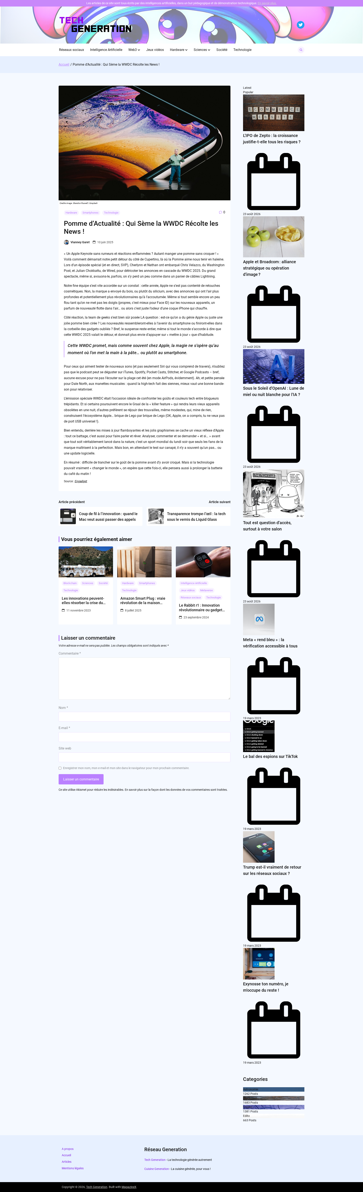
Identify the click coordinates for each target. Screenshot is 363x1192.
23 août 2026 (251, 214)
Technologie (242, 50)
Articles (66, 1161)
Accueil (66, 1155)
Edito (246, 1116)
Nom (63, 708)
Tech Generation (155, 1159)
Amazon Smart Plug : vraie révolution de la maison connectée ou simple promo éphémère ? (143, 600)
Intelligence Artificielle (106, 50)
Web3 (132, 50)
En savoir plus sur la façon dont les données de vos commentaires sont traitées (176, 789)
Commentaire (70, 653)
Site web (65, 748)
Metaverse (206, 590)
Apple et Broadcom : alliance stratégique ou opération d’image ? (269, 268)
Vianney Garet (80, 242)
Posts (254, 1093)
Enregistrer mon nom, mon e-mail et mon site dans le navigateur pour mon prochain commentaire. (126, 768)
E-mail (64, 728)
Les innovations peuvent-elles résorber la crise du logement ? (83, 600)
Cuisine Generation (156, 1169)
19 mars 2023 (252, 718)
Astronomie (250, 1089)
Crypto (247, 1107)
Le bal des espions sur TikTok (270, 756)
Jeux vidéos (155, 50)
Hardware (177, 50)
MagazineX (129, 1187)
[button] (139, 50)
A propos (68, 1149)
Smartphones (91, 212)
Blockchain (70, 583)
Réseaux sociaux (71, 50)
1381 (246, 1111)
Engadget (81, 481)
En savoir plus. (267, 3)
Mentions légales (73, 1168)
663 (245, 1120)
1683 (246, 1102)
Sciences (200, 50)
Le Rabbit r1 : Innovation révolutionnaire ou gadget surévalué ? (200, 607)
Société (221, 50)
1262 (246, 1093)
